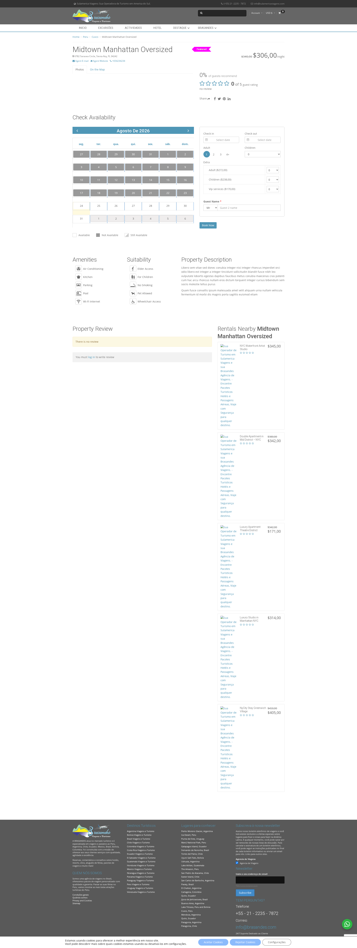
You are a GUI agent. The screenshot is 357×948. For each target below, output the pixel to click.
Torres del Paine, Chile (192, 853)
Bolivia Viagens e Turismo (139, 834)
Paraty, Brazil (187, 884)
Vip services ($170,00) (222, 189)
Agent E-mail (82, 60)
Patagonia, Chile (189, 926)
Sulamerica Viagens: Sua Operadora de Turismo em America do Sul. (113, 3)
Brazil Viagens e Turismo (138, 838)
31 (81, 218)
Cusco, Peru (187, 911)
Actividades (133, 28)
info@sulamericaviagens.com (269, 3)
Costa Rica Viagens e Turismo (141, 850)
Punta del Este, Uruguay (192, 838)
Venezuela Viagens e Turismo (141, 892)
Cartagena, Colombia (191, 892)
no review (206, 89)
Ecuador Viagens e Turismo (140, 853)
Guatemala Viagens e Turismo (141, 861)
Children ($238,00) (220, 179)
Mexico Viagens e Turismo (139, 869)
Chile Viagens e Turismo (138, 842)
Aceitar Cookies (213, 942)
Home (76, 36)
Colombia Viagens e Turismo (140, 846)
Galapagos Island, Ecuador (194, 846)
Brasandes (205, 28)
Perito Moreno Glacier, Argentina (197, 831)
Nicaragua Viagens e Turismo (141, 873)
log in (92, 357)
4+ (227, 154)
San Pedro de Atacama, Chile (195, 873)
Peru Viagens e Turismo (138, 884)
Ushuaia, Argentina (190, 861)
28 (150, 205)
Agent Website (100, 60)
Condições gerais (81, 894)
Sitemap (76, 903)
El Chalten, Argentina (191, 888)
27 (133, 205)
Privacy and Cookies (82, 900)
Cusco (95, 36)
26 (116, 205)
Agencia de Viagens (245, 859)
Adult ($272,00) (218, 170)
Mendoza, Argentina (191, 914)
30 (185, 205)
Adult (206, 147)
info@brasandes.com (256, 927)
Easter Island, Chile (190, 876)
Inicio (83, 28)
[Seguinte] (188, 130)
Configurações (277, 942)
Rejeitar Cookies (245, 942)
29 (167, 205)
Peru (85, 36)
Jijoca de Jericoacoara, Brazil (194, 899)
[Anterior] (77, 130)
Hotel (157, 28)
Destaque (179, 28)
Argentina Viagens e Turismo (140, 831)
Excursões (105, 28)
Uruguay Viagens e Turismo (140, 888)
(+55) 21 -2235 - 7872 (235, 3)
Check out (251, 133)
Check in (208, 133)
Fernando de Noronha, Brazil (195, 850)
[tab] (80, 69)
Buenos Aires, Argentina (192, 903)
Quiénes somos (80, 897)
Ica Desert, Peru (188, 834)
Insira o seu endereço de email (251, 874)
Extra (206, 162)
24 (81, 205)
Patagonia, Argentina (191, 922)
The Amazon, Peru (190, 869)
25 (98, 205)
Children (250, 147)
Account (255, 13)
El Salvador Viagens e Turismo (141, 857)
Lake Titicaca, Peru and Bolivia (195, 907)
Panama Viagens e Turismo (140, 876)
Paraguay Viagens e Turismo (140, 880)
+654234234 (118, 60)
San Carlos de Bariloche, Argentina (197, 880)
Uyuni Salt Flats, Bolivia (192, 857)
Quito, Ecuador (188, 895)
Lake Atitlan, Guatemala (192, 865)
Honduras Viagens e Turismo (141, 865)
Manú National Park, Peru (193, 842)
